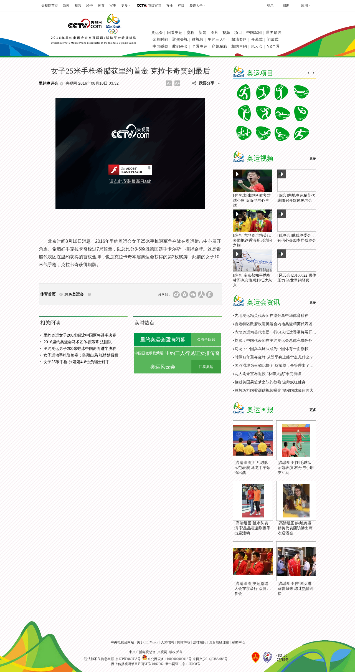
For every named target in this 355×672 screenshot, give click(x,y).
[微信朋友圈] (192, 294)
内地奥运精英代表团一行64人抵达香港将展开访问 (277, 332)
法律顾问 (199, 642)
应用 (304, 5)
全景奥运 (199, 46)
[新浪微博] (176, 294)
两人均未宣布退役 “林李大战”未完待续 (268, 374)
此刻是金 (180, 46)
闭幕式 (272, 39)
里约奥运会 (48, 83)
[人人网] (201, 294)
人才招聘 (167, 642)
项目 (238, 33)
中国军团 (254, 33)
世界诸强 (274, 33)
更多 (313, 158)
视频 (78, 5)
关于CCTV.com (147, 642)
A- (169, 83)
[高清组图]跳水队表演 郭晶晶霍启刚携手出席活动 (252, 528)
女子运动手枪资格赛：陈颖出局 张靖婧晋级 (81, 355)
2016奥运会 (74, 294)
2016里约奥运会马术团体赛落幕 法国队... (79, 342)
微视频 (198, 39)
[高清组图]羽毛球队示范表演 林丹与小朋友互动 (296, 468)
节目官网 (154, 5)
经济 (89, 5)
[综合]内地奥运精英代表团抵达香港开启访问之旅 (252, 240)
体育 (101, 5)
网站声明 (183, 642)
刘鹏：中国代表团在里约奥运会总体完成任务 (273, 340)
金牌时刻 (160, 39)
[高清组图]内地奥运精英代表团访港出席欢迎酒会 (295, 528)
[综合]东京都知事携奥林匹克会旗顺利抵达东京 (252, 280)
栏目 (181, 5)
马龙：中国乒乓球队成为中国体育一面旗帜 (271, 349)
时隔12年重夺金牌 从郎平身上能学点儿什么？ (274, 357)
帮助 (286, 5)
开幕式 (257, 39)
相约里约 (239, 46)
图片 (214, 33)
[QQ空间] (184, 294)
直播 (169, 5)
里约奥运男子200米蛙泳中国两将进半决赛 (80, 348)
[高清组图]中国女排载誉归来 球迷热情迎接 (296, 589)
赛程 (190, 33)
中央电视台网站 (122, 642)
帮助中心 (238, 642)
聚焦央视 (180, 39)
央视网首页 (49, 5)
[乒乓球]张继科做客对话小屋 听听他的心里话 (252, 200)
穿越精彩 (219, 46)
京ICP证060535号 (128, 659)
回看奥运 (174, 33)
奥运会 (157, 33)
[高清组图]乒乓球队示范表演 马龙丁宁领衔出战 (252, 468)
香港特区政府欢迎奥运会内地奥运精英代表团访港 (277, 324)
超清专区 (239, 39)
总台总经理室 (219, 642)
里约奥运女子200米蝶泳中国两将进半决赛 (80, 335)
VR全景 (273, 46)
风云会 (257, 46)
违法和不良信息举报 (99, 659)
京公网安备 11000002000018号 (170, 659)
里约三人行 (217, 39)
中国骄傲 (160, 46)
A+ (177, 83)
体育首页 (48, 294)
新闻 (66, 5)
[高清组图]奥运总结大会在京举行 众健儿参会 (252, 589)
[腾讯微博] (209, 294)
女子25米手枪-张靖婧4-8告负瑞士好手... (78, 362)
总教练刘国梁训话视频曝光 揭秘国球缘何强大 (274, 390)
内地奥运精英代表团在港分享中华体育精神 (271, 316)
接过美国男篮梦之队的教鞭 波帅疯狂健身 (270, 382)
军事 (113, 5)
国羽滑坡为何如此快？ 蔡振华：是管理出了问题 (276, 365)
